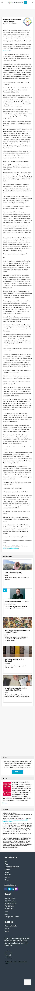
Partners (7, 869)
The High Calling (9, 906)
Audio (6, 914)
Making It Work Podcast (12, 917)
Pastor (7, 929)
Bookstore (8, 875)
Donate (4, 9)
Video (6, 911)
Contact (7, 877)
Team (6, 864)
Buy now (5, 803)
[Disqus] (17, 731)
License (7, 872)
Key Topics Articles (10, 901)
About (4, 6)
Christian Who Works (11, 926)
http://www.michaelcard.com (10, 548)
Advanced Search (9, 885)
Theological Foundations (12, 867)
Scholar (7, 931)
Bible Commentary (10, 898)
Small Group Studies (11, 903)
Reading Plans (9, 909)
